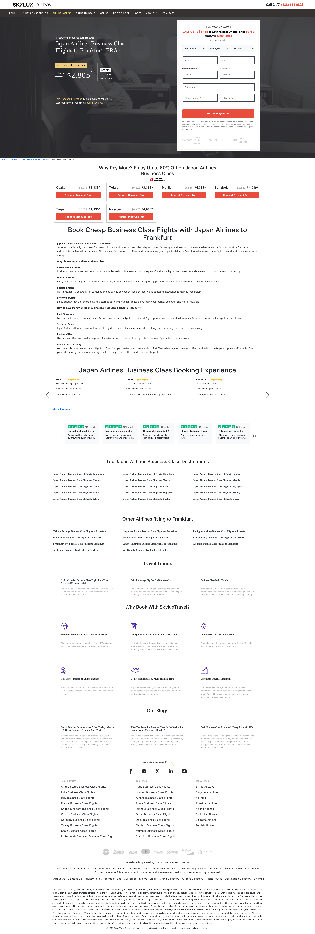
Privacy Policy (93, 878)
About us (152, 13)
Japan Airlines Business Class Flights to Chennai (77, 480)
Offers (104, 13)
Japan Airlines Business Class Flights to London (217, 474)
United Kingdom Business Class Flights (85, 808)
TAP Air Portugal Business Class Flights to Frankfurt (79, 531)
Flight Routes (214, 878)
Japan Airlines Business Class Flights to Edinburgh (78, 474)
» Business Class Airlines (18, 159)
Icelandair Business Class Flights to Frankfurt (146, 537)
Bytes (138, 13)
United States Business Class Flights (83, 786)
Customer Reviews (135, 878)
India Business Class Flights (78, 792)
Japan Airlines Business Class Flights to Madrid (146, 480)
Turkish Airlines (205, 825)
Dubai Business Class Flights (153, 814)
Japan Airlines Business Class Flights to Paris (145, 486)
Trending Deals (85, 13)
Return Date (225, 68)
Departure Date (189, 68)
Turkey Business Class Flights (79, 825)
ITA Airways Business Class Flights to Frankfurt (77, 537)
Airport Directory (192, 878)
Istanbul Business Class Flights (155, 808)
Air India (201, 797)
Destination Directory (238, 878)
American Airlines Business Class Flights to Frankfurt (150, 544)
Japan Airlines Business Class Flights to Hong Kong (148, 474)
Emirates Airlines (206, 819)
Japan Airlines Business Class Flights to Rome (76, 492)
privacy (189, 129)
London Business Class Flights (154, 792)
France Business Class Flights (79, 803)
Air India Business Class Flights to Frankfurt (215, 544)
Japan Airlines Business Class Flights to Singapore (148, 492)
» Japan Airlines (38, 159)
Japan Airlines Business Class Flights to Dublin (146, 499)
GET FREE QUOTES (218, 113)
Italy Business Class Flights (77, 797)
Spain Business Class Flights (78, 830)
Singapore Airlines (207, 792)
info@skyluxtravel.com (119, 923)
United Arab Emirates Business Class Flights (88, 836)
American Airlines (206, 803)
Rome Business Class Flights (153, 803)
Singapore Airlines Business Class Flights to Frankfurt (150, 531)
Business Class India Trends (214, 580)
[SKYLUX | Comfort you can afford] (31, 5)
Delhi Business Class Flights (153, 819)
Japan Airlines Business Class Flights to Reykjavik (218, 486)
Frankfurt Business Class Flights (156, 836)
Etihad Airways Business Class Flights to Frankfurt (218, 537)
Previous (47, 395)
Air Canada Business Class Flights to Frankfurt (146, 550)
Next (268, 395)
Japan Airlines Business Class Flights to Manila (216, 480)
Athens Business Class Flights (154, 797)
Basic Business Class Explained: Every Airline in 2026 (227, 727)
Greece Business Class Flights (79, 814)
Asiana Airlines (205, 808)
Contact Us (75, 878)
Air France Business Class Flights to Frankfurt (76, 550)
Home (12, 13)
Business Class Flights (34, 13)
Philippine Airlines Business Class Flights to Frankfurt (220, 531)
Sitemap (259, 878)
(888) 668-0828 (292, 4)
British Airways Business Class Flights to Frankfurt (78, 544)
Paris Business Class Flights (153, 786)
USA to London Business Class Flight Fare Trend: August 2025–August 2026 (85, 581)
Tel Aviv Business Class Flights (155, 825)
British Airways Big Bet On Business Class (151, 580)
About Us (59, 878)
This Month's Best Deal (72, 65)
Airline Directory (169, 878)
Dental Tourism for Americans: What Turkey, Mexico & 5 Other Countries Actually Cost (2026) (87, 728)
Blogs (153, 878)
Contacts (168, 13)
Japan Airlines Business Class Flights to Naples (76, 486)
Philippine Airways (207, 814)
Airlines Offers (62, 13)
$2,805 (78, 75)
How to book (121, 13)
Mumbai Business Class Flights (155, 830)
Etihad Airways (205, 786)
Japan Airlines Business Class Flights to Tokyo (76, 499)
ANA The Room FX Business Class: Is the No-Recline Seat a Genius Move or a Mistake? (157, 728)
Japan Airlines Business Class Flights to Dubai (216, 499)
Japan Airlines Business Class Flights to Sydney (216, 492)
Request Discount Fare (78, 195)
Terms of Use (113, 878)
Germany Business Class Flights (80, 819)
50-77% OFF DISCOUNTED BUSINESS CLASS (75, 38)
